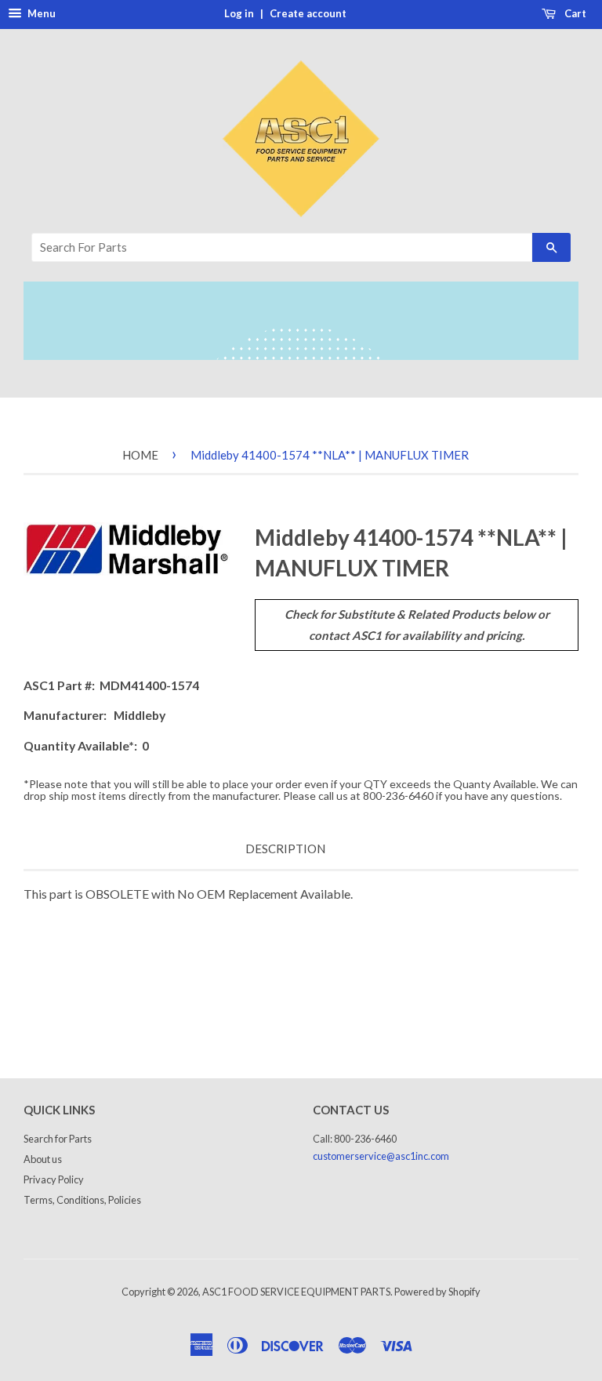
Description (285, 848)
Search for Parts (58, 1138)
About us (43, 1159)
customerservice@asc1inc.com (381, 1156)
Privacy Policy (54, 1179)
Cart (574, 13)
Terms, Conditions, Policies (82, 1200)
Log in (239, 13)
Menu (40, 13)
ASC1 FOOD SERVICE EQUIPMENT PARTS (296, 1291)
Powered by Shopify (437, 1291)
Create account (308, 13)
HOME (140, 455)
